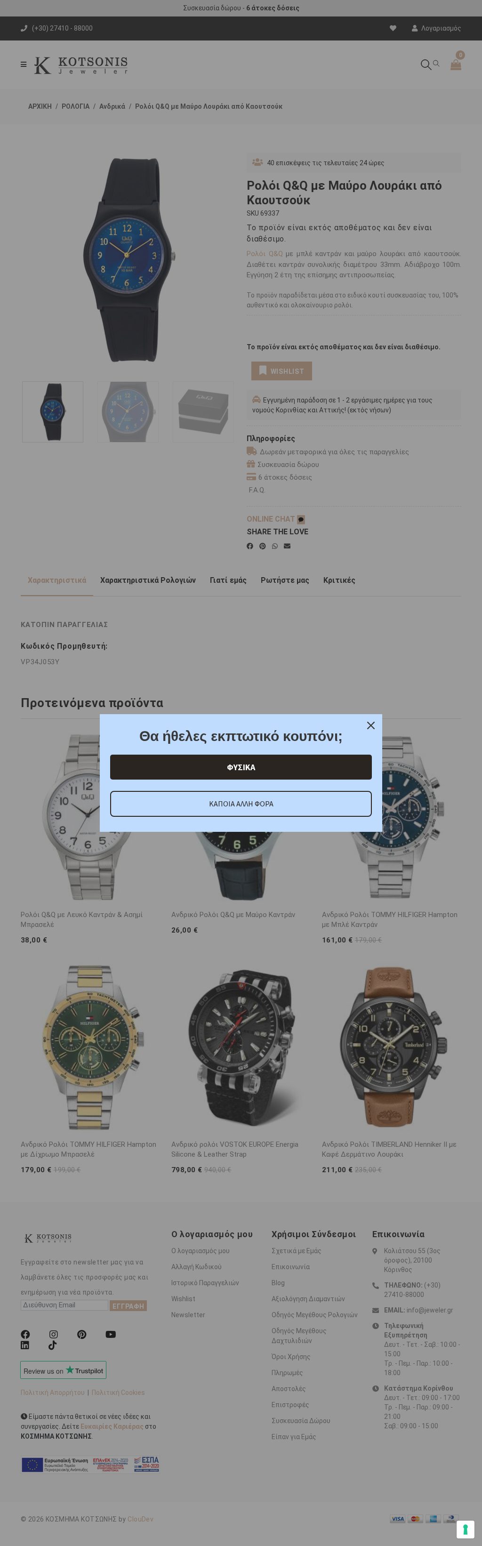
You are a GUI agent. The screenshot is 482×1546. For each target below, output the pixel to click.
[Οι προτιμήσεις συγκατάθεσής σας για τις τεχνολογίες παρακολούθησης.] (465, 1529)
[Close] (371, 725)
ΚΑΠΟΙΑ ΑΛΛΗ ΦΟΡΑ (241, 803)
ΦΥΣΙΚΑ (241, 767)
